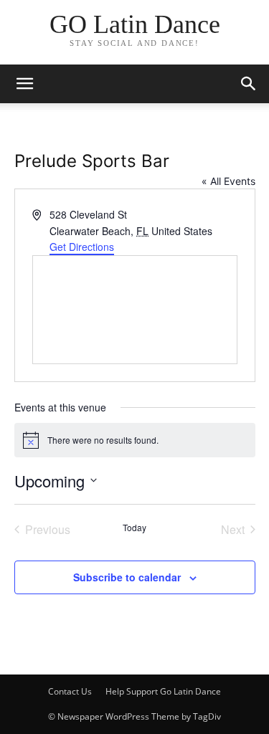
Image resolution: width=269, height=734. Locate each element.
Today (134, 527)
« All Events (228, 181)
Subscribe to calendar (127, 577)
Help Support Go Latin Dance (163, 691)
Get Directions (81, 246)
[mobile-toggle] (24, 84)
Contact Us (70, 691)
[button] (249, 84)
